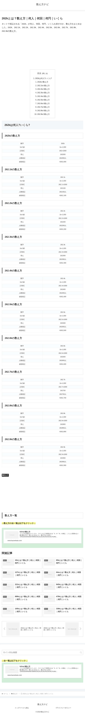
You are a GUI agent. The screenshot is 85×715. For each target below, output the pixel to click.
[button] (81, 652)
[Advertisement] (42, 51)
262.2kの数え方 (43, 89)
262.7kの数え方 (43, 107)
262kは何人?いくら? (43, 78)
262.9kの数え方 (43, 114)
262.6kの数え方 (43, 103)
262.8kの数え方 (43, 110)
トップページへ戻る (22, 708)
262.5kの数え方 (43, 100)
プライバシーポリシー (63, 708)
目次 (39, 73)
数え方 (6, 475)
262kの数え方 (42, 82)
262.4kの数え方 (43, 96)
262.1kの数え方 (43, 85)
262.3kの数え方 (43, 93)
